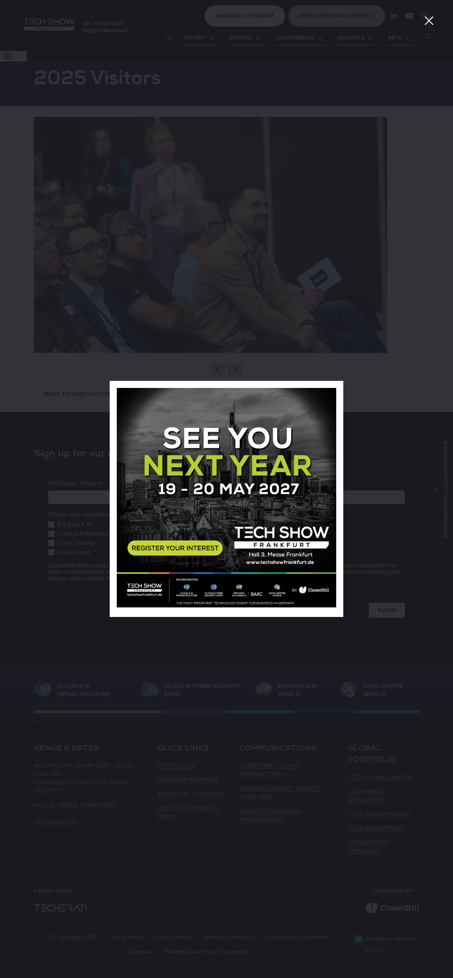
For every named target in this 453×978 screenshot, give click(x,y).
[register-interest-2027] (226, 605)
